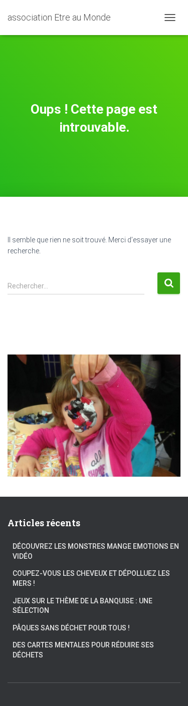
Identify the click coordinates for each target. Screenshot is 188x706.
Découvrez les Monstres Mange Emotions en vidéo (96, 551)
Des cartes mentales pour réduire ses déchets (83, 650)
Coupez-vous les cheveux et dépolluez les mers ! (91, 578)
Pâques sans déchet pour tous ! (71, 628)
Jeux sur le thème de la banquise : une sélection (82, 606)
